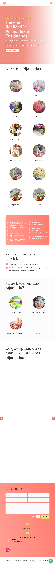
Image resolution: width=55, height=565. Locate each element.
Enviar (45, 516)
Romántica (16, 184)
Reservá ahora (12, 50)
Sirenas (15, 96)
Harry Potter (16, 140)
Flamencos (39, 96)
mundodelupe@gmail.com (27, 537)
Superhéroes (15, 205)
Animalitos (39, 184)
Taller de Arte (16, 312)
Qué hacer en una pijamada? (18, 544)
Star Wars (15, 117)
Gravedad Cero (33, 562)
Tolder (39, 140)
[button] (1, 418)
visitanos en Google (35, 477)
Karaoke (39, 333)
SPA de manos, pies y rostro (15, 333)
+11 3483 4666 (27, 528)
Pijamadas (13, 539)
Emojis (39, 205)
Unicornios (39, 161)
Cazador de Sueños (39, 117)
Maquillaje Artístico (39, 312)
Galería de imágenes (16, 541)
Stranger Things (15, 161)
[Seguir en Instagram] (8, 550)
